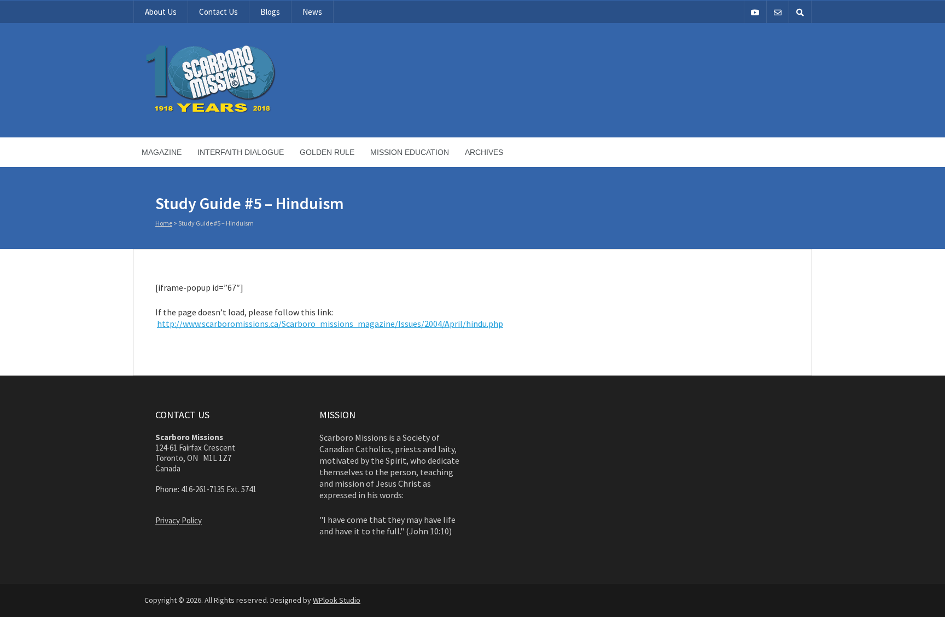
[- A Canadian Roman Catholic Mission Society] (251, 111)
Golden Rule (327, 152)
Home (163, 223)
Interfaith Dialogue (240, 152)
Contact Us (218, 12)
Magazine (162, 152)
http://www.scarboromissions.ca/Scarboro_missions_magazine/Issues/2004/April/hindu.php (330, 323)
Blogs (270, 12)
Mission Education (409, 152)
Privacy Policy (178, 520)
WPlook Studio (336, 600)
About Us (161, 12)
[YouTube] (755, 12)
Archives (484, 152)
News (312, 12)
